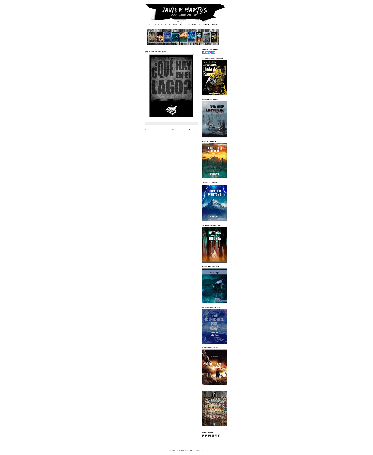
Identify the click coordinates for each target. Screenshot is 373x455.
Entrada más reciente (151, 130)
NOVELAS (164, 24)
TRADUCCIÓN (192, 24)
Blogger (202, 450)
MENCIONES (215, 24)
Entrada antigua (193, 130)
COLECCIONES (173, 24)
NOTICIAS (147, 24)
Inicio (172, 130)
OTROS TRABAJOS (204, 24)
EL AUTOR (156, 24)
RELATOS (183, 24)
